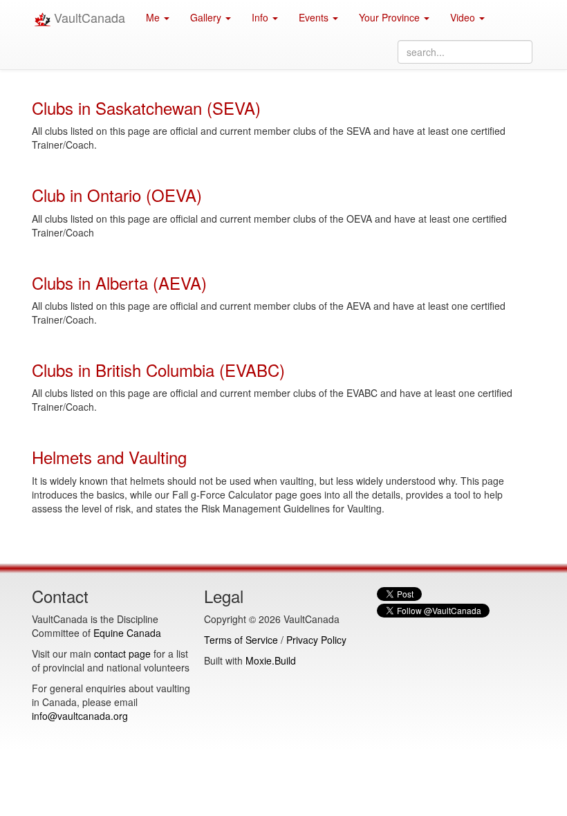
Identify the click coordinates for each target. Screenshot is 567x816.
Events (315, 17)
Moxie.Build (270, 660)
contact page (122, 653)
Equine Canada (127, 633)
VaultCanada (87, 17)
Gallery (207, 17)
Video (464, 17)
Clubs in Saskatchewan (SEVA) (146, 107)
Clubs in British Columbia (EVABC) (158, 370)
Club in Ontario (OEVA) (117, 195)
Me (154, 17)
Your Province (390, 17)
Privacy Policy (316, 640)
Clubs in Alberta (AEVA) (119, 282)
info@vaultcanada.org (80, 716)
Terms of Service (241, 640)
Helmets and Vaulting (109, 457)
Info (261, 17)
